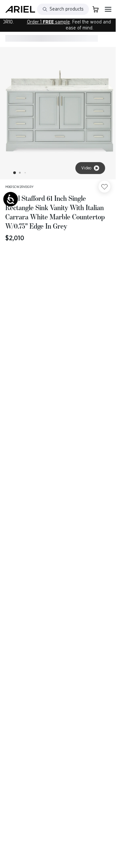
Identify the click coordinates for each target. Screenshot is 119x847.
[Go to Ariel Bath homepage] (20, 9)
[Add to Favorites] (104, 187)
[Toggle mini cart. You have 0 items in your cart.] (95, 9)
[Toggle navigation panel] (108, 9)
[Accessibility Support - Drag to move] (10, 199)
